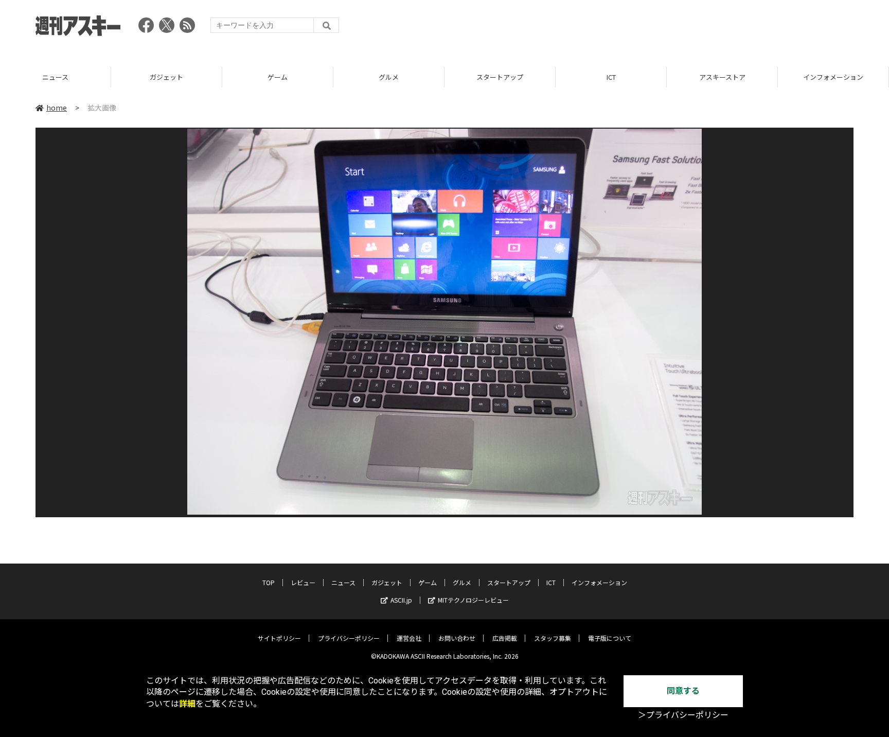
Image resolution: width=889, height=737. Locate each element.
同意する (683, 691)
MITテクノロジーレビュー (473, 599)
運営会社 (409, 638)
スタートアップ (388, 77)
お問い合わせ (456, 638)
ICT (500, 77)
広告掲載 (504, 638)
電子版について (609, 638)
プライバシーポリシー (349, 638)
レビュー (303, 582)
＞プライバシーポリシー (683, 715)
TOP (833, 77)
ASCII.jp (401, 599)
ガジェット (55, 77)
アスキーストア (611, 77)
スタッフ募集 (552, 638)
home (56, 107)
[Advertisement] (666, 28)
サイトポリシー (279, 638)
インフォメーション (722, 77)
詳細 (187, 704)
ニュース (343, 582)
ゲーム (166, 77)
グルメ (278, 77)
